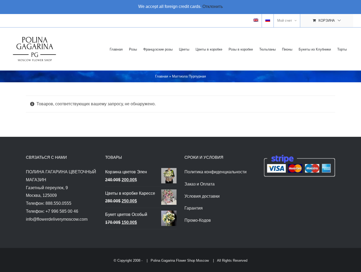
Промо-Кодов (197, 220)
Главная (161, 76)
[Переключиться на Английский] (256, 20)
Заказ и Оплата (199, 184)
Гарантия (193, 208)
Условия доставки (202, 196)
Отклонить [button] (212, 6)
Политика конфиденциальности (215, 172)
